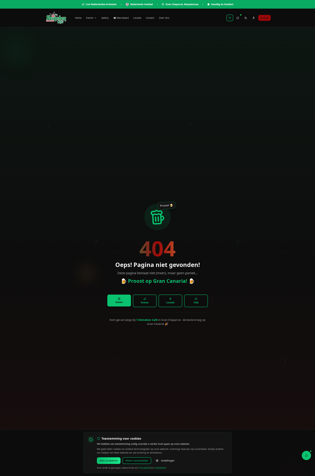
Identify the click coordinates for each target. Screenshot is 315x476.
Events (89, 17)
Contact (150, 17)
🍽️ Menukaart (121, 17)
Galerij (105, 17)
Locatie (137, 17)
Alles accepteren (109, 460)
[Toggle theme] (245, 18)
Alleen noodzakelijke (137, 460)
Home (78, 17)
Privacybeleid (144, 467)
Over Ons (164, 17)
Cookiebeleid (160, 467)
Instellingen (167, 460)
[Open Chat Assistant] (306, 454)
